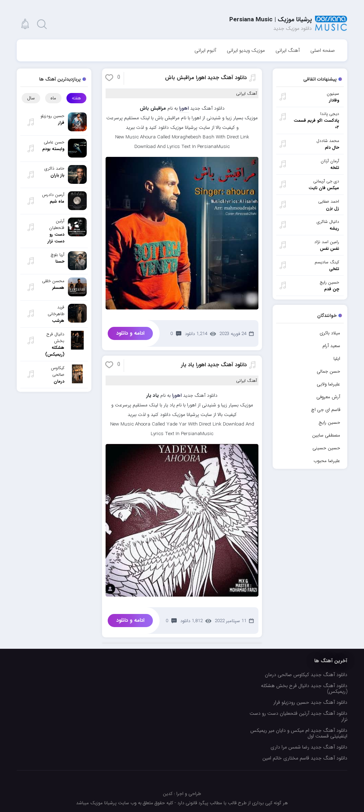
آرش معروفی (328, 397)
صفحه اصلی (322, 50)
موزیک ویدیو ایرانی (246, 50)
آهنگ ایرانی (287, 50)
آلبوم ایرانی (205, 50)
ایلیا (336, 358)
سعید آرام (331, 346)
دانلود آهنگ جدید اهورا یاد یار (214, 365)
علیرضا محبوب (327, 461)
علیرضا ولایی (328, 384)
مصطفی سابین (326, 435)
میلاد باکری (330, 333)
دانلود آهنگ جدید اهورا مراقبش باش (206, 77)
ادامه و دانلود (130, 333)
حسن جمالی (328, 371)
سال (31, 98)
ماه (53, 98)
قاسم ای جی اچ (325, 409)
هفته (76, 98)
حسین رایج (329, 422)
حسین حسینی (326, 448)
